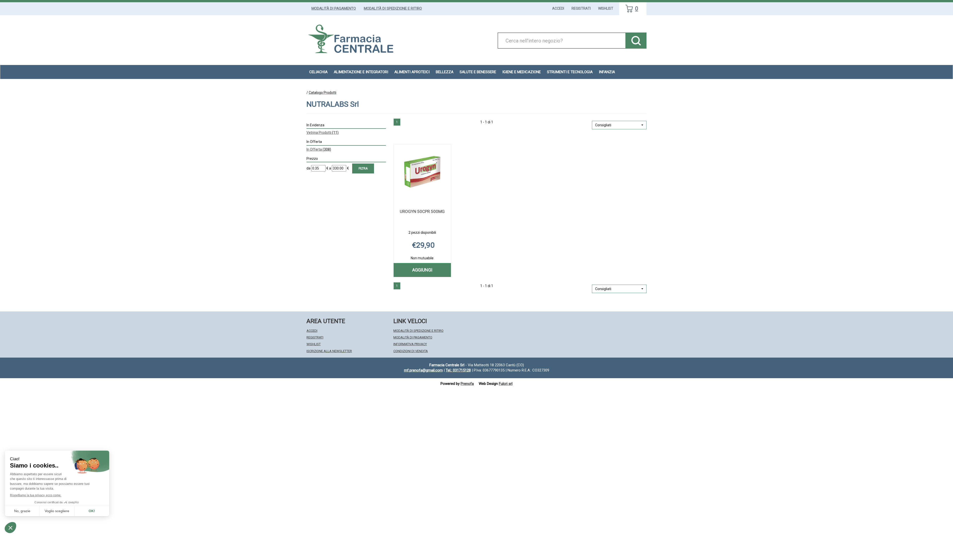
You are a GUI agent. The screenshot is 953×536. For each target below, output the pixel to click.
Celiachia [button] (318, 72)
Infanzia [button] (607, 72)
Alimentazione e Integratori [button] (361, 72)
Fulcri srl (505, 383)
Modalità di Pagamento (333, 8)
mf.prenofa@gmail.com (423, 370)
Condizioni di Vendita (410, 351)
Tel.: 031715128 (458, 370)
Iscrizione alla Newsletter (329, 351)
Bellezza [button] (444, 72)
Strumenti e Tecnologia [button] (570, 72)
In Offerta (318, 149)
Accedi (558, 8)
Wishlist (605, 8)
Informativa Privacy (410, 344)
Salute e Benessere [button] (478, 72)
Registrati (581, 8)
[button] (619, 125)
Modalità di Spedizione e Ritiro (393, 8)
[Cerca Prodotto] (636, 41)
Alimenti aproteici (412, 72)
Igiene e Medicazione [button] (521, 72)
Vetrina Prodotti (322, 132)
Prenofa (467, 383)
